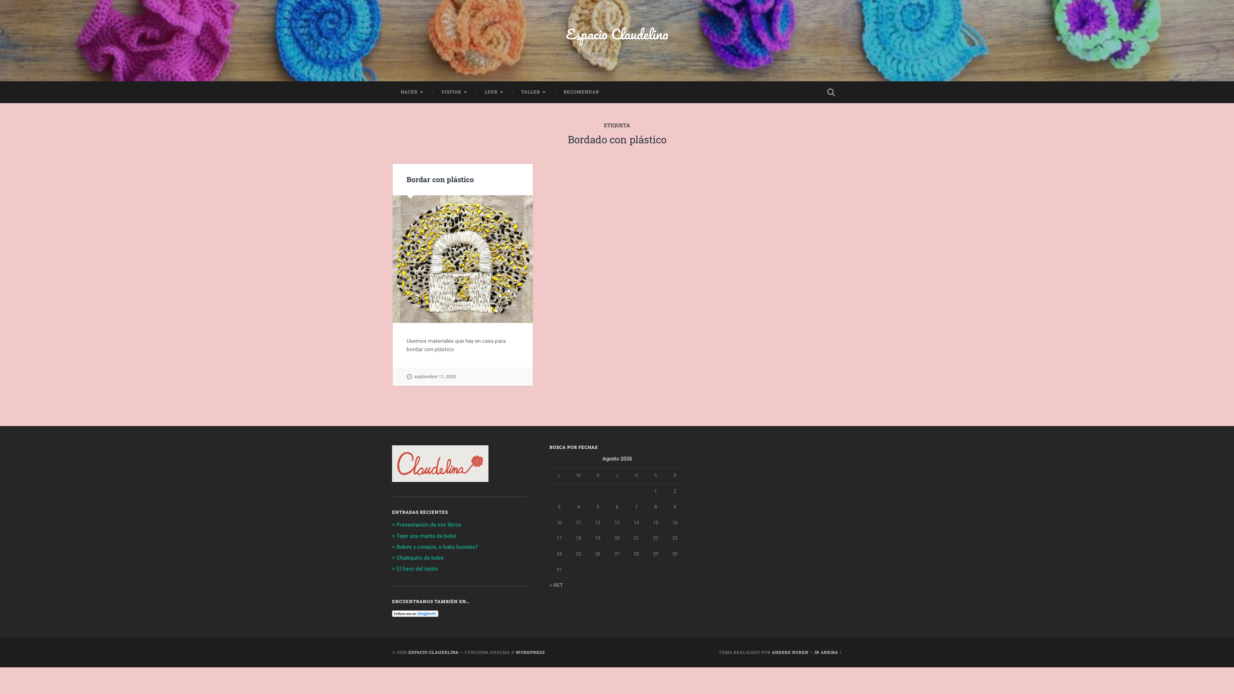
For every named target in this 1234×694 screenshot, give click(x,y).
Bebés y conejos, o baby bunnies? (437, 547)
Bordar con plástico (440, 179)
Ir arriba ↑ (828, 652)
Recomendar (581, 92)
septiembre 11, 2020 (435, 376)
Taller (530, 92)
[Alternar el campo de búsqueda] (831, 92)
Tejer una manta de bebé (426, 536)
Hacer (409, 92)
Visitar (451, 92)
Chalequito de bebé (420, 558)
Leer (491, 92)
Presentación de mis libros (429, 524)
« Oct (556, 585)
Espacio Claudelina (617, 33)
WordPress (530, 652)
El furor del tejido (417, 568)
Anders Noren (790, 652)
